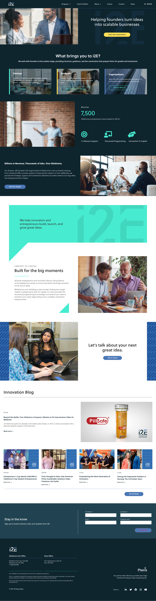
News (133, 4)
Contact (121, 4)
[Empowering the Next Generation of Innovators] (97, 459)
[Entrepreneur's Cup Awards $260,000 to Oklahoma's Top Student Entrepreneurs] (21, 459)
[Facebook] (135, 589)
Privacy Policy (19, 589)
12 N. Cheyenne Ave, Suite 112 (52, 561)
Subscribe (143, 530)
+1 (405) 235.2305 (14, 565)
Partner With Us (119, 87)
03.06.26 (44, 473)
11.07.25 (119, 473)
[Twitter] (130, 589)
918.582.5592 (53, 578)
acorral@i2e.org (47, 578)
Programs (65, 4)
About (97, 4)
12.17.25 (81, 473)
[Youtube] (145, 589)
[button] (147, 4)
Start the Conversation (117, 34)
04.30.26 (6, 473)
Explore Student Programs (76, 89)
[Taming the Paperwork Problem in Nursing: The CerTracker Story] (134, 459)
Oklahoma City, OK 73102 (16, 563)
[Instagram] (140, 589)
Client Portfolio (82, 4)
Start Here (22, 89)
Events (109, 4)
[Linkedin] (126, 589)
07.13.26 (6, 412)
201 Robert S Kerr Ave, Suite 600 (18, 561)
